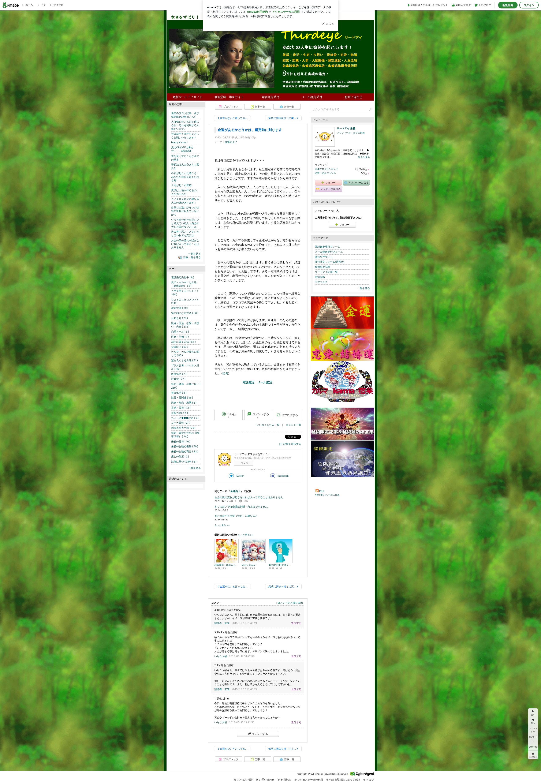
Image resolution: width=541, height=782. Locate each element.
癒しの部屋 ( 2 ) (180, 456)
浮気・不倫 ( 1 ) (180, 336)
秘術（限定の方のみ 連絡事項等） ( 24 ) (185, 434)
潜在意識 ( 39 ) (179, 308)
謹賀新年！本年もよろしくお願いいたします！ (185, 135)
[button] (533, 738)
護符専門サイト (324, 256)
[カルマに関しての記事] (342, 402)
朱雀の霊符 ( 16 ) (180, 441)
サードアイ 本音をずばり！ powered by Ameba (270, 46)
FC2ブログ (321, 282)
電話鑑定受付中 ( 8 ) (182, 277)
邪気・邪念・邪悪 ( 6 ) (184, 402)
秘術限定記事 (322, 266)
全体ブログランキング (326, 169)
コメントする (259, 734)
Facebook (283, 475)
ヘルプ (370, 779)
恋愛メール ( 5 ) (180, 331)
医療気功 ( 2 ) (178, 373)
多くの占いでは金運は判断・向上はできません (241, 506)
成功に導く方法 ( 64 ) (183, 341)
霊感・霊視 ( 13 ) (180, 407)
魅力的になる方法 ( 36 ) (184, 313)
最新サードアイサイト (187, 97)
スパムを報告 (245, 779)
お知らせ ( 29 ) (179, 318)
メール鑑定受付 (312, 97)
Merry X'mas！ (180, 142)
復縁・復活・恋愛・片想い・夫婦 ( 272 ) (185, 325)
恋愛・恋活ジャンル (325, 173)
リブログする (289, 415)
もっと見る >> (222, 525)
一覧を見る (363, 288)
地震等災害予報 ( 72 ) (183, 427)
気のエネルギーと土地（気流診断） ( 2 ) (184, 284)
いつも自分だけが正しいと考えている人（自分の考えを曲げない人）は (185, 223)
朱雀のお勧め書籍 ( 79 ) (184, 446)
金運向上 (230, 141)
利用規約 (286, 779)
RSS (321, 491)
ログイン (528, 5)
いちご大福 (220, 656)
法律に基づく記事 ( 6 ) (184, 461)
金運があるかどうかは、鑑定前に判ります (250, 130)
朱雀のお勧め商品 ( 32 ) (184, 451)
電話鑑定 (248, 382)
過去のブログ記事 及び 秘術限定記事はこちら (186, 115)
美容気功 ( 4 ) (179, 392)
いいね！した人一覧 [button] (268, 424)
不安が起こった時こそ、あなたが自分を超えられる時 (185, 177)
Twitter (239, 475)
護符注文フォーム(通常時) (329, 261)
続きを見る (364, 157)
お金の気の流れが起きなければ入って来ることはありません (248, 497)
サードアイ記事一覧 (326, 271)
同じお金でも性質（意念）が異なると (236, 515)
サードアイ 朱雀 (346, 128)
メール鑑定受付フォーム (329, 251)
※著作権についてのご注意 (327, 494)
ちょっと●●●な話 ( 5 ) (184, 417)
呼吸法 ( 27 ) (178, 379)
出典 (225, 373)
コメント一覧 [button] (293, 424)
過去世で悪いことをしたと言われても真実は (185, 233)
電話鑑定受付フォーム (327, 246)
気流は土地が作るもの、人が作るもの (185, 192)
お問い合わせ (353, 97)
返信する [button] (296, 623)
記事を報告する (292, 443)
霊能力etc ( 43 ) (180, 412)
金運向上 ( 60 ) (179, 346)
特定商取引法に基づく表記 (344, 779)
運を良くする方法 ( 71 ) (184, 360)
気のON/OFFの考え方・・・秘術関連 (182, 149)
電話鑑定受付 (270, 97)
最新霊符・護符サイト (229, 97)
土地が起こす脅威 (181, 185)
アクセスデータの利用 (310, 779)
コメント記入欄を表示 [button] (290, 602)
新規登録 (507, 5)
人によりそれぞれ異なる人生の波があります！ (185, 200)
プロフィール (344, 132)
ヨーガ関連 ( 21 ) (180, 422)
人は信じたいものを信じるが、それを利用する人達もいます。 (185, 125)
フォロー (245, 463)
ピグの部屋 (359, 132)
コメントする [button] (261, 415)
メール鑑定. (265, 382)
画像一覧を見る (192, 257)
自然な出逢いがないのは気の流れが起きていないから (185, 211)
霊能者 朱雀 (222, 623)
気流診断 (320, 276)
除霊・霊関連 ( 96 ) (182, 397)
